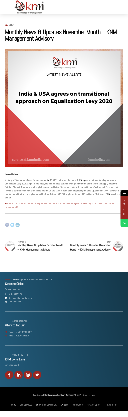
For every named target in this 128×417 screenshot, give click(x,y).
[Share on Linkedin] (18, 225)
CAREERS (64, 405)
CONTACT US (77, 405)
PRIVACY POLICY (93, 405)
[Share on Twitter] (12, 225)
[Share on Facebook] (7, 225)
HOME (13, 405)
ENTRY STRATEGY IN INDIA (46, 405)
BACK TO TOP (111, 405)
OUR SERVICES (26, 405)
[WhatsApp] (124, 223)
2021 (12, 25)
